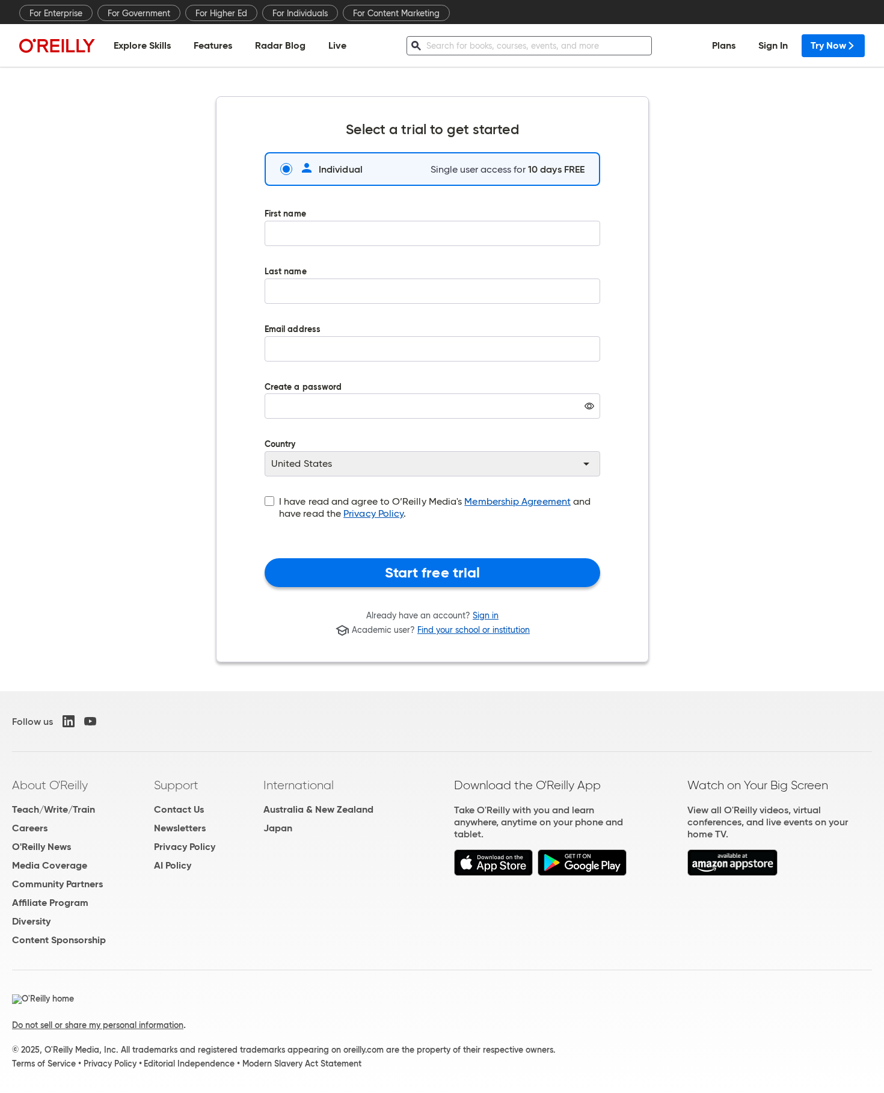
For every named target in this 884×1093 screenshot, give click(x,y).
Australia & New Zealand (318, 809)
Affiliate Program (50, 902)
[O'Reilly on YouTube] (90, 721)
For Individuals (300, 13)
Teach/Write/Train (53, 809)
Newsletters (180, 828)
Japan (277, 828)
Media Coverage (49, 865)
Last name (286, 272)
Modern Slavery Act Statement (301, 1063)
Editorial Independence (189, 1063)
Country (280, 444)
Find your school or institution (473, 630)
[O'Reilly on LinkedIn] (69, 721)
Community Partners (57, 884)
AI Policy (172, 865)
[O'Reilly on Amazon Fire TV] (732, 872)
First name (285, 214)
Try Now (828, 45)
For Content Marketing (396, 13)
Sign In (773, 45)
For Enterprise (55, 13)
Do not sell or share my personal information (97, 1025)
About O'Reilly (50, 785)
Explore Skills (142, 45)
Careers (30, 828)
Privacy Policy (373, 513)
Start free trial (432, 573)
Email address (293, 329)
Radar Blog (280, 45)
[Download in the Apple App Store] (493, 872)
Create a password (303, 409)
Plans (723, 45)
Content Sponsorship (59, 940)
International (298, 785)
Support (176, 785)
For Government (139, 13)
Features (213, 45)
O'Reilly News (41, 846)
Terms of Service (44, 1063)
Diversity (31, 921)
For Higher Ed (221, 13)
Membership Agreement (517, 501)
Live (337, 45)
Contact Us (179, 809)
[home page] (57, 45)
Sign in (486, 615)
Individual (341, 169)
